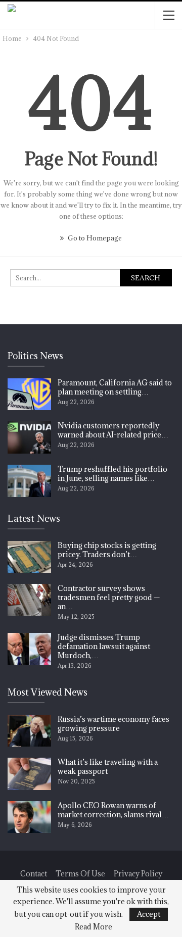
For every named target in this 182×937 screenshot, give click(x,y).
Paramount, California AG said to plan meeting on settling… (115, 387)
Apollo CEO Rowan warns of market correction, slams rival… (113, 810)
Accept (148, 914)
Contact (33, 873)
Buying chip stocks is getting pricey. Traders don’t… (107, 549)
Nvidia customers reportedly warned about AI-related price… (113, 430)
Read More (93, 926)
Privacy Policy (138, 873)
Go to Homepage (94, 237)
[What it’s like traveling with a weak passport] (29, 774)
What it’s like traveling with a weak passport (108, 766)
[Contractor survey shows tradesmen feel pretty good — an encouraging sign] (29, 600)
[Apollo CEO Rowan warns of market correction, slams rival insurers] (29, 817)
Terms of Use (80, 873)
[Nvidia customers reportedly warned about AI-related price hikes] (29, 437)
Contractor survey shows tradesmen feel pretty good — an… (109, 597)
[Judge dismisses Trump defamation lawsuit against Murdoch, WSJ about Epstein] (29, 649)
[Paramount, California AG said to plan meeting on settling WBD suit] (29, 394)
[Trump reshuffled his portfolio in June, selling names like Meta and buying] (29, 481)
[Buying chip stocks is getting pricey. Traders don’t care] (29, 557)
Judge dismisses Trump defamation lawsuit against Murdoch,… (104, 646)
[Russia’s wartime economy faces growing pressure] (29, 731)
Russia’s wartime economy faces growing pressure (113, 723)
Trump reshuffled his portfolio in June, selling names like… (112, 473)
